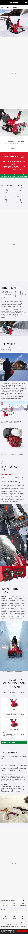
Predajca (7, 867)
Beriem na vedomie (22, 930)
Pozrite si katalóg (23, 176)
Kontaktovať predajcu (5, 176)
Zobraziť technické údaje (14, 176)
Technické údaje (7, 909)
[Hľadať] (2, 2)
